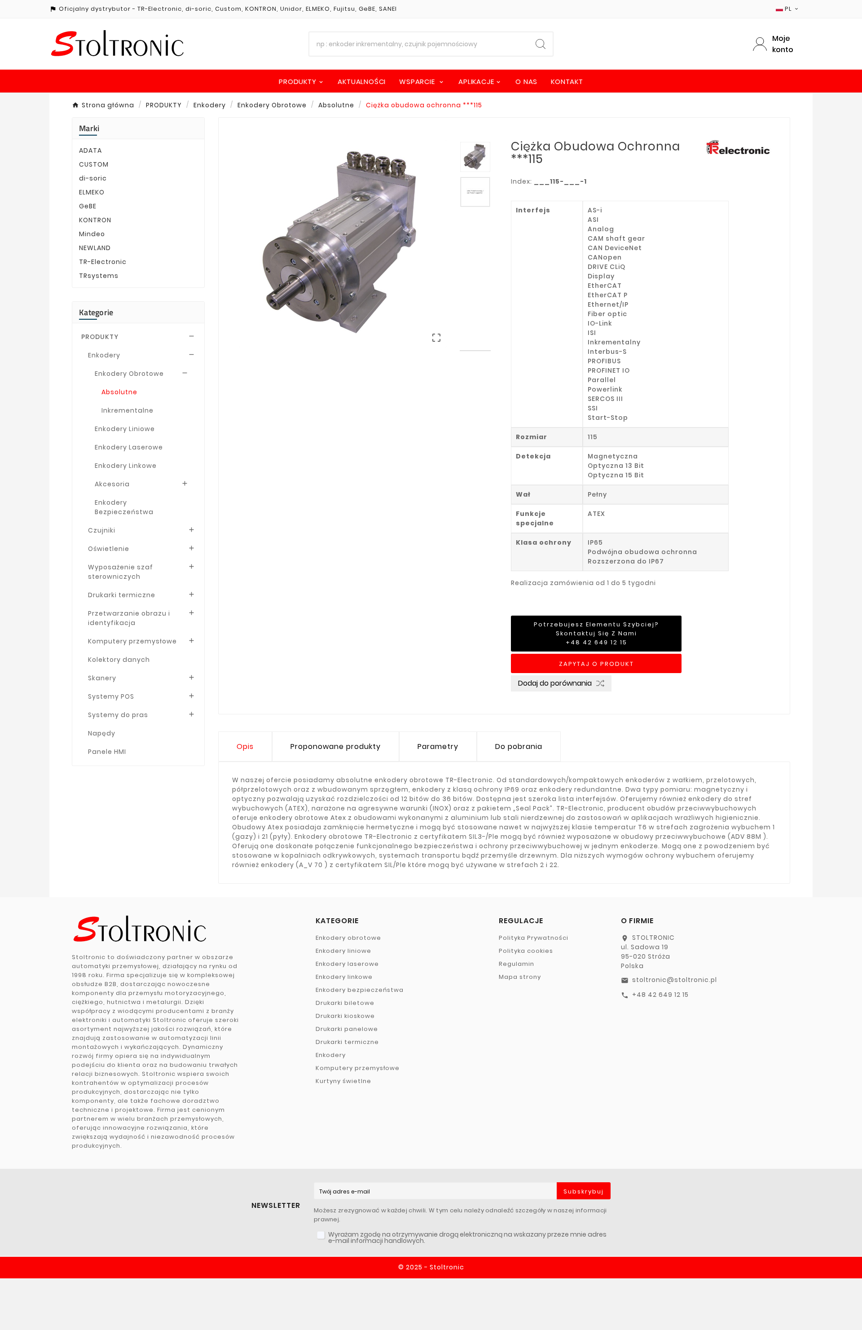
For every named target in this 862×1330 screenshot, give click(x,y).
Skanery (102, 678)
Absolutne (119, 392)
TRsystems (99, 275)
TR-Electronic (103, 261)
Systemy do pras (118, 714)
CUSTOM (94, 164)
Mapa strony (520, 977)
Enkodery (104, 355)
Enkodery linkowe (344, 977)
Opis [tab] (245, 746)
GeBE (88, 206)
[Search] (540, 44)
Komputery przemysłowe (132, 641)
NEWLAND (95, 247)
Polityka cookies (526, 951)
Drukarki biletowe (345, 1003)
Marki (89, 128)
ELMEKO (92, 192)
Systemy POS (111, 696)
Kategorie (96, 312)
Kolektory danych (119, 659)
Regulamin (516, 964)
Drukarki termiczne (121, 594)
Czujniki (101, 530)
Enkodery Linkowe (126, 465)
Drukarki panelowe (347, 1029)
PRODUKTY (100, 336)
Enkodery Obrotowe (129, 373)
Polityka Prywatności (533, 938)
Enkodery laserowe (347, 964)
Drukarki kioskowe (345, 1016)
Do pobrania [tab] (518, 746)
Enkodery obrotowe (348, 938)
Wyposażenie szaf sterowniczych (120, 572)
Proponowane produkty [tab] (335, 746)
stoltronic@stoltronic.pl (674, 979)
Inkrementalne (127, 410)
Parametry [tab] (438, 746)
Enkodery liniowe (343, 951)
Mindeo (92, 233)
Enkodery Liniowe (125, 428)
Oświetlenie (108, 548)
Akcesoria (112, 484)
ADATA (90, 150)
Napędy (101, 733)
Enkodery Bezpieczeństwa (124, 507)
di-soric (93, 178)
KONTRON (95, 220)
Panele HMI (107, 751)
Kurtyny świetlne (343, 1081)
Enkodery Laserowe (129, 447)
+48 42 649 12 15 (660, 994)
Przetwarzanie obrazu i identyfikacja (129, 618)
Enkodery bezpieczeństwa (360, 990)
